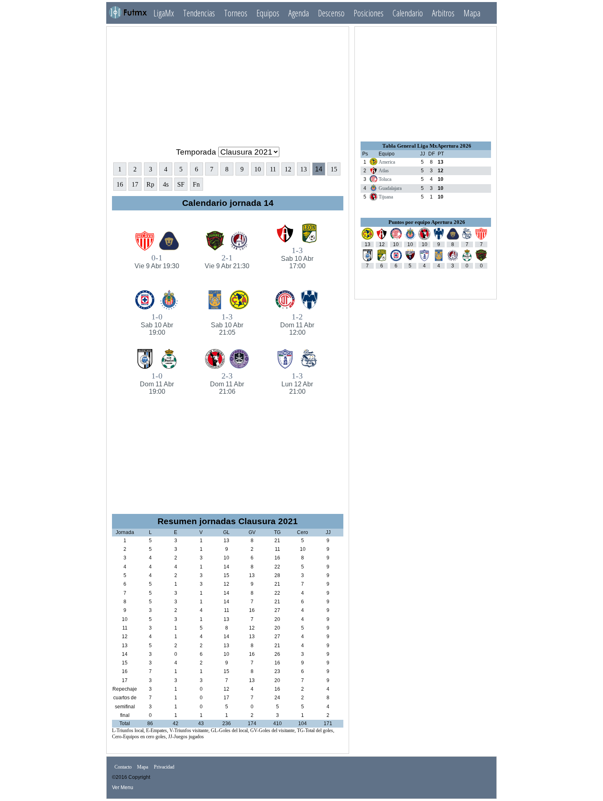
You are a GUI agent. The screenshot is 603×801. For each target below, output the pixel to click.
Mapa (472, 13)
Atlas (384, 170)
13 (303, 169)
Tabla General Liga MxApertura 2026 (426, 146)
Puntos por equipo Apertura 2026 (426, 222)
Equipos (267, 13)
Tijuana (386, 197)
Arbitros (443, 13)
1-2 (297, 324)
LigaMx (163, 13)
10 (257, 169)
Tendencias (199, 13)
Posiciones (369, 13)
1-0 (157, 324)
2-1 (227, 261)
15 (334, 169)
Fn (196, 184)
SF (181, 184)
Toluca (385, 179)
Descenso (331, 13)
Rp (150, 184)
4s (166, 184)
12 (288, 169)
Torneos (235, 13)
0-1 (157, 261)
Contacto (123, 767)
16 (119, 184)
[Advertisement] (227, 83)
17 (135, 184)
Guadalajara (390, 188)
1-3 (297, 257)
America (387, 162)
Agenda (298, 13)
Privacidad (164, 767)
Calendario (408, 13)
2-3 (227, 383)
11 (273, 169)
